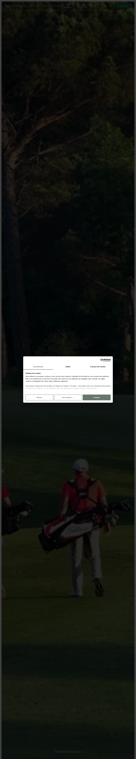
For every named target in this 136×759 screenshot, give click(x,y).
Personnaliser (67, 397)
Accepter (96, 397)
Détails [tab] (68, 366)
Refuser (39, 397)
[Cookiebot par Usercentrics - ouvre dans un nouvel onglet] (102, 360)
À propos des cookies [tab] (98, 366)
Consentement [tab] (38, 366)
